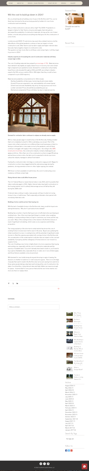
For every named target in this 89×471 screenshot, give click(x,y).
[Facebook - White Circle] (48, 463)
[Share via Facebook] (9, 283)
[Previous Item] (68, 18)
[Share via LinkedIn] (17, 283)
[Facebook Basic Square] (66, 450)
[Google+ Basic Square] (71, 450)
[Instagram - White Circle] (41, 463)
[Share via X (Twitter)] (13, 283)
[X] (44, 463)
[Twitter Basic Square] (69, 450)
